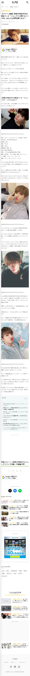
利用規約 (6, 662)
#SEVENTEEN (14, 570)
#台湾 (20, 570)
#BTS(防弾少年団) (5, 24)
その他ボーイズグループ (6, 10)
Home (2, 6)
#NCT (15, 573)
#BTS (7, 570)
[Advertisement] (15, 449)
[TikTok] (19, 666)
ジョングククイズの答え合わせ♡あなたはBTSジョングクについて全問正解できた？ (15, 428)
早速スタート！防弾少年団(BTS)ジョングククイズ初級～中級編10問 (15, 408)
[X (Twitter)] (10, 666)
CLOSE (25, 398)
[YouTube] (15, 666)
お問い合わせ (22, 662)
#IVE (3, 570)
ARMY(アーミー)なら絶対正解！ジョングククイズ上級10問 (15, 420)
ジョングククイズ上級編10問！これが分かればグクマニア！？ (15, 416)
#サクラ (20, 573)
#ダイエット (9, 573)
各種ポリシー (14, 662)
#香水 (3, 573)
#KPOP (25, 570)
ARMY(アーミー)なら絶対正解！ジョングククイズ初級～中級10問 (15, 412)
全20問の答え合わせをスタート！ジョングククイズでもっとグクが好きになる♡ (15, 424)
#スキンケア (4, 576)
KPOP (7, 6)
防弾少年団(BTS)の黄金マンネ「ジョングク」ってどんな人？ (15, 404)
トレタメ (15, 659)
